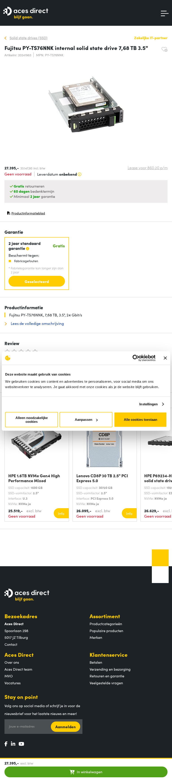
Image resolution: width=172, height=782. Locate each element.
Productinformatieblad (26, 214)
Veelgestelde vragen (106, 682)
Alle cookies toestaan (140, 419)
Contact (10, 644)
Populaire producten (106, 630)
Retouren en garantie (107, 675)
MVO (8, 675)
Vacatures (12, 682)
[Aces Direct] (25, 13)
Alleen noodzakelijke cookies (31, 419)
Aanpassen (83, 419)
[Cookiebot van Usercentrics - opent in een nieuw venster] (135, 358)
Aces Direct (19, 654)
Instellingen (148, 404)
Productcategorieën (106, 623)
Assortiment (105, 616)
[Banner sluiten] (165, 358)
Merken (96, 637)
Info (61, 513)
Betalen (96, 662)
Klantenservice (109, 654)
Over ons (11, 662)
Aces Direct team (18, 669)
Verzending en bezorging (110, 669)
